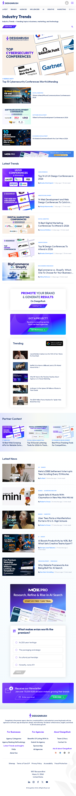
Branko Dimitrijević (46, 183)
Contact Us (62, 742)
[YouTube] (47, 782)
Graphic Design (42, 242)
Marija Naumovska (46, 206)
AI (38, 536)
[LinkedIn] (29, 782)
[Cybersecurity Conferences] (38, 55)
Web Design (54, 561)
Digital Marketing (43, 219)
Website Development (44, 195)
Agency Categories (13, 739)
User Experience (43, 172)
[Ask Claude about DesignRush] (56, 753)
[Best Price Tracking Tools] (63, 432)
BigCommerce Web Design (45, 266)
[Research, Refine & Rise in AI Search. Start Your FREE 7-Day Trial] (38, 603)
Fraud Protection (61, 763)
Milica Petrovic (45, 277)
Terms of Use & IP (23, 763)
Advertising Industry (50, 490)
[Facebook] (38, 782)
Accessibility (48, 763)
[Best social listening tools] (38, 432)
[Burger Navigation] (72, 2)
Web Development (43, 561)
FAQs (14, 749)
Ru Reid (42, 478)
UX (39, 467)
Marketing (47, 514)
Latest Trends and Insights (14, 746)
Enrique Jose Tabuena (47, 548)
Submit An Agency (38, 742)
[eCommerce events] (16, 137)
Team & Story (62, 739)
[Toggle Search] (72, 26)
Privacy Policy (37, 763)
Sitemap (12, 763)
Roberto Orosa (45, 502)
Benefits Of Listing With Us (38, 739)
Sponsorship (38, 746)
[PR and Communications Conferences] (16, 95)
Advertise (14, 753)
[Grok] (69, 753)
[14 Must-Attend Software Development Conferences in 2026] (16, 116)
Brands (43, 467)
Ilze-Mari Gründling (46, 572)
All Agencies (38, 749)
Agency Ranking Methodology (13, 742)
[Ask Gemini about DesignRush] (60, 753)
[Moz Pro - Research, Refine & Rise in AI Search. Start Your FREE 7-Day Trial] (38, 154)
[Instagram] (33, 782)
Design (43, 536)
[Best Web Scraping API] (13, 432)
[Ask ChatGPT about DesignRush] (65, 753)
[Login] (67, 3)
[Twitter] (42, 782)
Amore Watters (45, 230)
